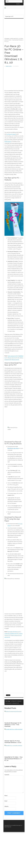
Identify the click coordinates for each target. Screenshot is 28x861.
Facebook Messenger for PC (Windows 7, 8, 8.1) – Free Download (12, 724)
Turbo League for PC (13, 356)
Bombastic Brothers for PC (14, 631)
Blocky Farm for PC (12, 357)
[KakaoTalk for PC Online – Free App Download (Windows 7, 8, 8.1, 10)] (13, 745)
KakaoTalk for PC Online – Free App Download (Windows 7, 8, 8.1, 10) (13, 758)
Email (6, 801)
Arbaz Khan (8, 66)
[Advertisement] (14, 28)
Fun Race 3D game (11, 134)
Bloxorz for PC (15, 359)
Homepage (6, 38)
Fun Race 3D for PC (15, 703)
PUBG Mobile (7, 141)
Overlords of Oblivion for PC (11, 633)
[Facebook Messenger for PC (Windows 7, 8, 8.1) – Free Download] (13, 711)
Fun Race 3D (13, 701)
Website (6, 806)
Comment (6, 774)
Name (6, 795)
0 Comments (16, 66)
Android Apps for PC (14, 38)
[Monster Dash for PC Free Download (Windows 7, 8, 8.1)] (13, 729)
